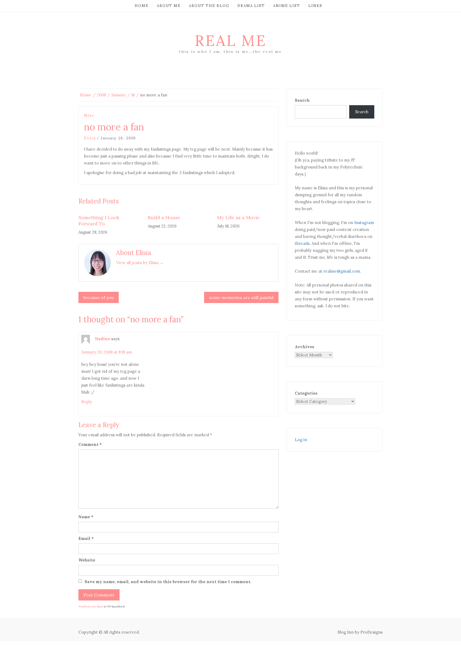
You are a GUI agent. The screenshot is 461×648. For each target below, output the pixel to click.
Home (142, 5)
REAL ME (231, 40)
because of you (99, 297)
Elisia (90, 138)
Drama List (251, 5)
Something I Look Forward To (98, 220)
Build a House (164, 217)
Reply (86, 401)
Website (86, 560)
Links (315, 5)
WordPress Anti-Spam (90, 606)
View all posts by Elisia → (140, 262)
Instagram (364, 222)
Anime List (286, 5)
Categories (306, 393)
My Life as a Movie (238, 217)
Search (302, 100)
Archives (304, 346)
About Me (169, 5)
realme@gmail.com (341, 271)
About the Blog (209, 5)
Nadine (102, 338)
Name (85, 516)
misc (89, 115)
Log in (301, 439)
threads (302, 243)
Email (86, 538)
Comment (90, 444)
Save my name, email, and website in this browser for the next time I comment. (168, 581)
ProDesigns (371, 632)
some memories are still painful (241, 297)
